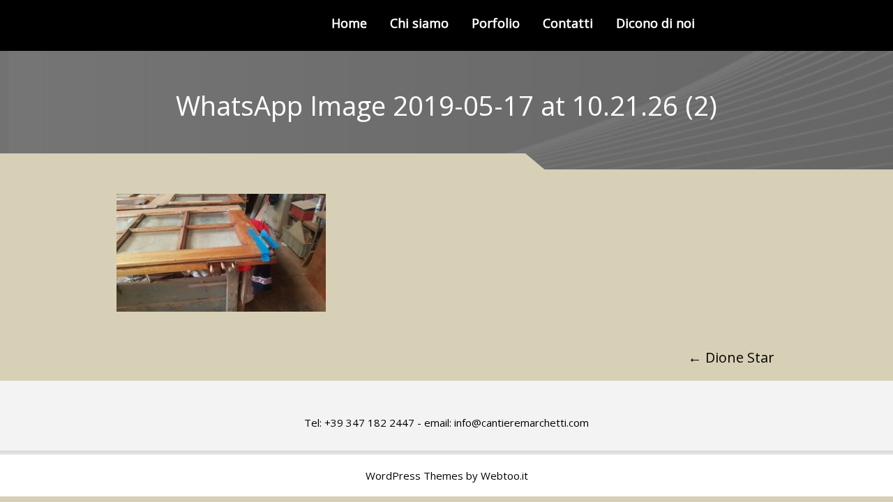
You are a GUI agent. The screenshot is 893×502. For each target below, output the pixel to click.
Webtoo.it (504, 475)
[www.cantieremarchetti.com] (179, 25)
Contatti (568, 23)
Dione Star (731, 357)
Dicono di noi (655, 23)
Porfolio (496, 23)
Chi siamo (419, 23)
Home (349, 23)
